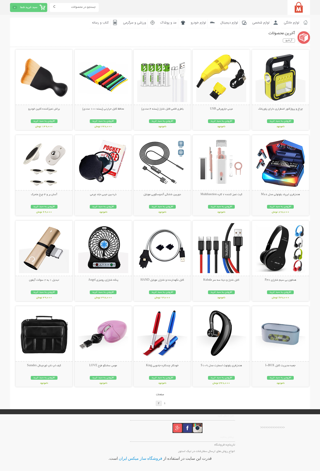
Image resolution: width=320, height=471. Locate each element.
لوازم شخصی (261, 23)
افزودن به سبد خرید (280, 121)
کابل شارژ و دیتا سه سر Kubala (221, 280)
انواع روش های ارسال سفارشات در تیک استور (206, 451)
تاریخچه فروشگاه (224, 444)
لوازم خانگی (291, 23)
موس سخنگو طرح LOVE (103, 365)
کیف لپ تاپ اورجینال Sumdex (44, 365)
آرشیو (289, 40)
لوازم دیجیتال (229, 23)
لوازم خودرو (198, 23)
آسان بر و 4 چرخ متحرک (44, 194)
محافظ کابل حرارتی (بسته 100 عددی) (103, 109)
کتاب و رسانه (100, 23)
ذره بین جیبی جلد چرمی (103, 194)
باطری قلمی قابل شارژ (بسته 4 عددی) (162, 109)
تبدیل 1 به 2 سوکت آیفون (44, 280)
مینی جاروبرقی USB (221, 109)
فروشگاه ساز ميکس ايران (140, 458)
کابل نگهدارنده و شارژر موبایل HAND (162, 280)
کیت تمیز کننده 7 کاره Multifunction (221, 194)
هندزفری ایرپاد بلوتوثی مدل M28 (280, 194)
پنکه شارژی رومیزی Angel (103, 280)
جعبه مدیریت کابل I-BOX (280, 365)
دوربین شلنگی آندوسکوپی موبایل (162, 194)
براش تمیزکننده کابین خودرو (44, 109)
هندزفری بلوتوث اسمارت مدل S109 (221, 365)
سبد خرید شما (28, 7)
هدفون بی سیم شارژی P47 (280, 280)
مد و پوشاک (168, 23)
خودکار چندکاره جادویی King (162, 365)
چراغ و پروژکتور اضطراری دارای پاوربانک (280, 109)
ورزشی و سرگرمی (134, 23)
